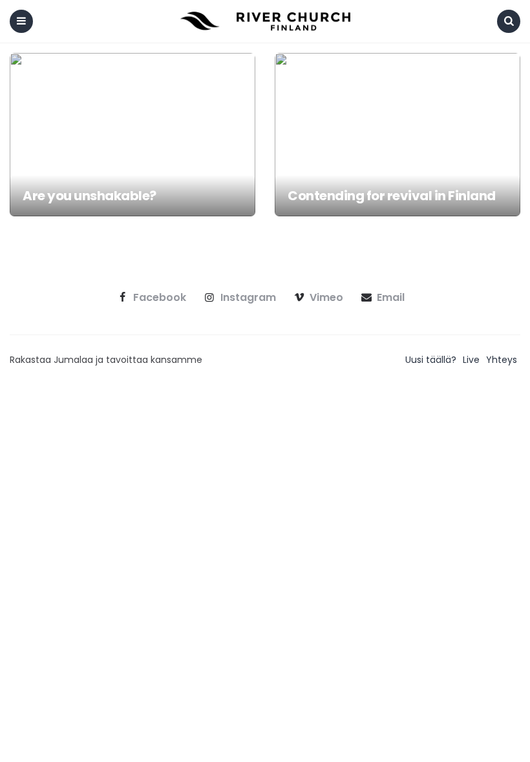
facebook (159, 298)
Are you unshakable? (89, 196)
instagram (248, 298)
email (391, 298)
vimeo (326, 298)
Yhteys (501, 359)
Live (471, 359)
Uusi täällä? (430, 359)
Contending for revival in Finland (392, 196)
